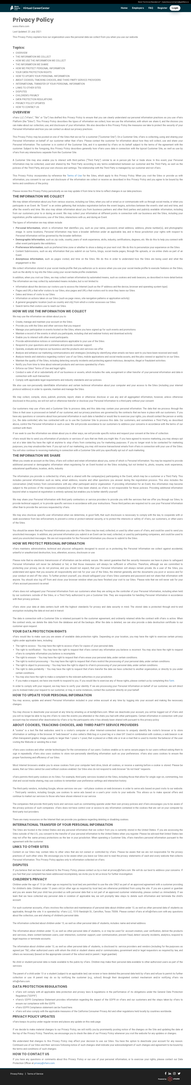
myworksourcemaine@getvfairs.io (175, 2)
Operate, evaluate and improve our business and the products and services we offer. (59, 349)
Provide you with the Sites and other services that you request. (48, 325)
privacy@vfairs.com (44, 1063)
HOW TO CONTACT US (27, 107)
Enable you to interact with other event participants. (42, 337)
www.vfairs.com (21, 26)
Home (124, 8)
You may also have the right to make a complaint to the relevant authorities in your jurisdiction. (64, 676)
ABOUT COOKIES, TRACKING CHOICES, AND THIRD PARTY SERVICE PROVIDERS (58, 80)
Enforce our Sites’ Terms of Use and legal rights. (41, 368)
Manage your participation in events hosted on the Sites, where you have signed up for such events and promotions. (76, 329)
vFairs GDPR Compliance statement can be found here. (44, 1007)
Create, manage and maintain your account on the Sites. (44, 321)
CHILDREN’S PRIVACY (27, 95)
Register (162, 8)
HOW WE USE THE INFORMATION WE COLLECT (41, 60)
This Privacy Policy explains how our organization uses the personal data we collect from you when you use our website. (75, 37)
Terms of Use (74, 175)
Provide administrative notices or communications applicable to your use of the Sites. (60, 341)
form (171, 680)
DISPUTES (21, 91)
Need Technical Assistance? (163, 2)
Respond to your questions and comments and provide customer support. (54, 345)
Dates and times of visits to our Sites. (35, 294)
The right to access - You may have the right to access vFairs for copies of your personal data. (64, 645)
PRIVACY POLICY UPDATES (30, 103)
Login (175, 8)
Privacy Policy (33, 20)
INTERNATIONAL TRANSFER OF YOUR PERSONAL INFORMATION (50, 83)
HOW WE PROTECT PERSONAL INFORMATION (40, 68)
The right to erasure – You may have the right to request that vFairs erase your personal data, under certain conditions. (77, 657)
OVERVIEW (21, 52)
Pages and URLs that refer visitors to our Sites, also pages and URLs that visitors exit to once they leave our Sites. (75, 290)
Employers (138, 8)
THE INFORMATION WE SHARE (32, 64)
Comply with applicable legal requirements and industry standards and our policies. (59, 380)
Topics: (19, 47)
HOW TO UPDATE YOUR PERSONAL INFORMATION (43, 76)
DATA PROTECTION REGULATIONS (34, 99)
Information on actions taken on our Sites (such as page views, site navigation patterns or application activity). (73, 298)
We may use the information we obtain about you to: (39, 316)
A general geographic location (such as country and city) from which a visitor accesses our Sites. (66, 302)
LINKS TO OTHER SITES (28, 87)
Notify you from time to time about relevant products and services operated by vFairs (60, 364)
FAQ (150, 8)
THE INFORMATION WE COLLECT (33, 56)
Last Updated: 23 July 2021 (27, 31)
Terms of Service (35, 1074)
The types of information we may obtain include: (38, 222)
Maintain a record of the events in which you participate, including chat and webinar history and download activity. (74, 333)
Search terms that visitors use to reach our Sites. (41, 306)
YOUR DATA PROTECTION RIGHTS (34, 72)
